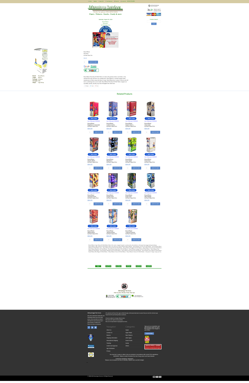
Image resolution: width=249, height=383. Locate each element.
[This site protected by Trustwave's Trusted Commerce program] (91, 346)
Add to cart (93, 62)
